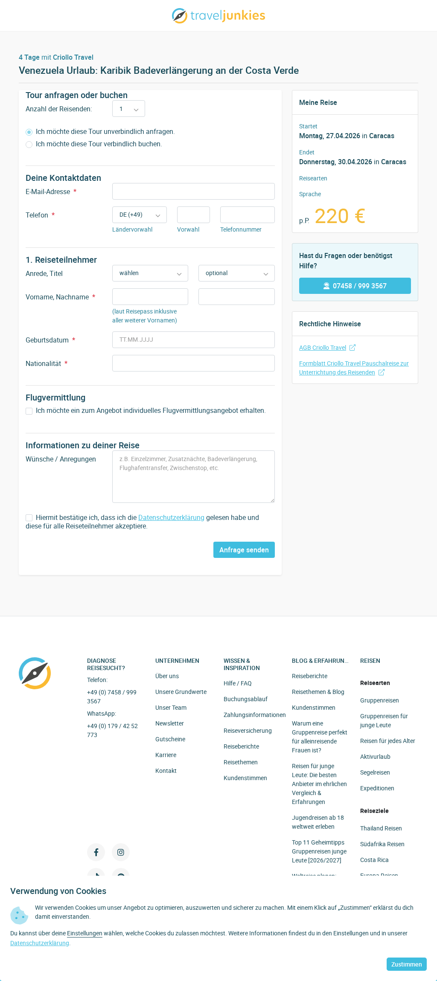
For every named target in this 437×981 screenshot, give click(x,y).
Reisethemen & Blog (318, 692)
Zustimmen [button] (406, 964)
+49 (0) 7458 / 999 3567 (112, 696)
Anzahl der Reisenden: (59, 108)
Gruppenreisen (379, 700)
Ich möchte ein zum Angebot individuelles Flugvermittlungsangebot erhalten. (150, 410)
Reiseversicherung (248, 730)
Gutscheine (170, 739)
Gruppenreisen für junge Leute (384, 720)
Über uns (167, 676)
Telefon (40, 215)
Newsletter (169, 723)
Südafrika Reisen (382, 844)
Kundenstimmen (245, 778)
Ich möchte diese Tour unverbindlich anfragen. (104, 131)
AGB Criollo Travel (322, 347)
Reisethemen (241, 762)
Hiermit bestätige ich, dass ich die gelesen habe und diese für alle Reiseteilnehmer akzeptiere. (142, 522)
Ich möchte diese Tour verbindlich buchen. (98, 143)
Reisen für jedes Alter (387, 741)
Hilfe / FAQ (238, 683)
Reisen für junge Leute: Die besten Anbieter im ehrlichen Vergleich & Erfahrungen (319, 784)
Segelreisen (375, 772)
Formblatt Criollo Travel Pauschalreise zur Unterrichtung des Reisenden (354, 367)
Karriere (165, 755)
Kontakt (166, 770)
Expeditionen (377, 788)
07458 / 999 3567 (360, 285)
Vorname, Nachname (60, 297)
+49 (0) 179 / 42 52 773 (112, 730)
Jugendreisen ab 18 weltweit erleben (318, 821)
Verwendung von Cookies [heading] (58, 891)
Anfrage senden (244, 549)
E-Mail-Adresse (51, 191)
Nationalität (46, 363)
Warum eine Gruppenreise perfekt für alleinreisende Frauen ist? (319, 736)
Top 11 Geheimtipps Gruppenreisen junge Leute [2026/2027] (319, 851)
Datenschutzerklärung (171, 517)
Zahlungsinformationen (255, 715)
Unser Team (170, 707)
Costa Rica (374, 860)
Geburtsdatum (50, 340)
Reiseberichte (241, 746)
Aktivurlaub (375, 756)
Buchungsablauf (246, 699)
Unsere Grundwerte (181, 692)
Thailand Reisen (381, 828)
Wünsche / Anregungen (61, 459)
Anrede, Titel (44, 273)
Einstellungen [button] (84, 933)
